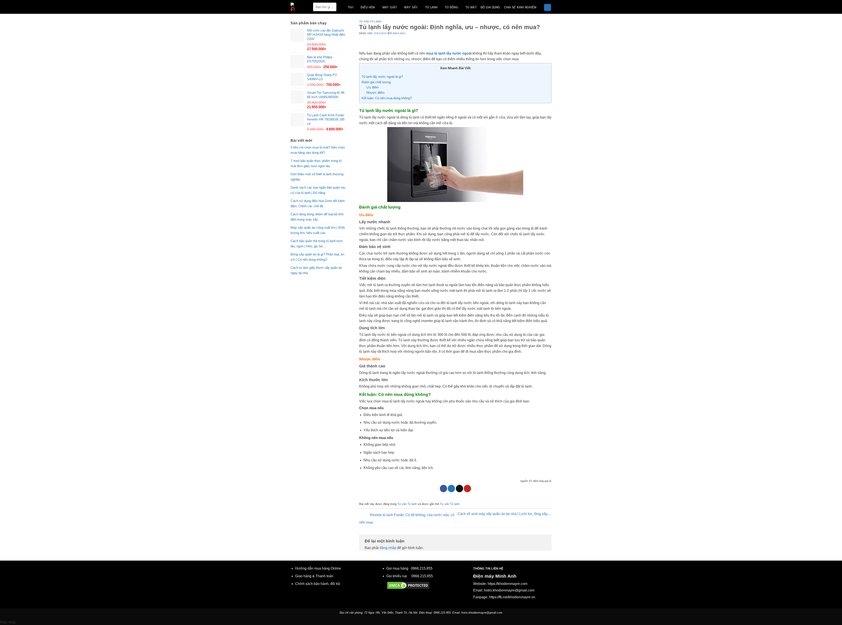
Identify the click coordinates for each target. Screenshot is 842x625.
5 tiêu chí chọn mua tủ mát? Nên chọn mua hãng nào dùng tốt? (318, 149)
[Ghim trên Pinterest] (467, 488)
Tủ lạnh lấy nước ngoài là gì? (382, 76)
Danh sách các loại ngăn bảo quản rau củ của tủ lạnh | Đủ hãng (318, 190)
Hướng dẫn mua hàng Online (318, 568)
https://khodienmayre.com (507, 584)
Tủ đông (451, 7)
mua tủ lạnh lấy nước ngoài (449, 53)
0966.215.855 (421, 568)
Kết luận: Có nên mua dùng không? (387, 98)
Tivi (350, 7)
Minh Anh (399, 33)
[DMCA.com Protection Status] (408, 585)
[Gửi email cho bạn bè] (459, 488)
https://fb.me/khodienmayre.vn (512, 597)
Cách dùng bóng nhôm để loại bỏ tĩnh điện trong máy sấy (317, 216)
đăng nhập (388, 548)
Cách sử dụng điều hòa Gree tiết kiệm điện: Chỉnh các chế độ (318, 203)
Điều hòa (368, 7)
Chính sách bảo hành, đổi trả (317, 584)
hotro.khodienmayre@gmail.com (509, 590)
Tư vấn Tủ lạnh (370, 21)
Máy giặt (389, 7)
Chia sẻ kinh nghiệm (520, 7)
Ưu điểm (372, 87)
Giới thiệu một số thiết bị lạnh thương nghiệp (317, 176)
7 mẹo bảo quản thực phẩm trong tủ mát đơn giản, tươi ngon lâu (316, 163)
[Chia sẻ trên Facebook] (443, 488)
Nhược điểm (375, 92)
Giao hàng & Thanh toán (314, 576)
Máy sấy (411, 7)
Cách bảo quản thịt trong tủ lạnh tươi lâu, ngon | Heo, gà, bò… (317, 243)
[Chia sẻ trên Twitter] (451, 488)
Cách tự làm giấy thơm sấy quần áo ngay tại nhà (316, 270)
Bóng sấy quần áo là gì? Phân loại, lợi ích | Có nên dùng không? (317, 256)
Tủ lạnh (431, 7)
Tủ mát (471, 7)
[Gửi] (332, 6)
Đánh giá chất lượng (376, 82)
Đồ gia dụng (490, 7)
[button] (547, 7)
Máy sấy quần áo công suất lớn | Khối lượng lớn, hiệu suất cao (318, 230)
